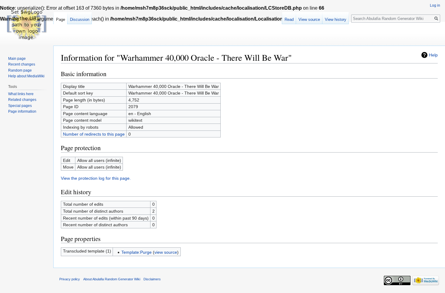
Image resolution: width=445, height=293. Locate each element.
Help (433, 55)
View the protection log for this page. (96, 178)
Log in (435, 5)
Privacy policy (69, 279)
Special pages (20, 106)
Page (60, 19)
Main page (17, 58)
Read (289, 19)
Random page (20, 70)
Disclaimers (152, 279)
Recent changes (21, 64)
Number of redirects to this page (94, 134)
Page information (22, 111)
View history (335, 19)
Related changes (22, 100)
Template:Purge (136, 252)
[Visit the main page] (26, 24)
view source (165, 252)
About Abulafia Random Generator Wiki (111, 279)
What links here (21, 94)
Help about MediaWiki (26, 76)
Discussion (79, 19)
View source (309, 19)
